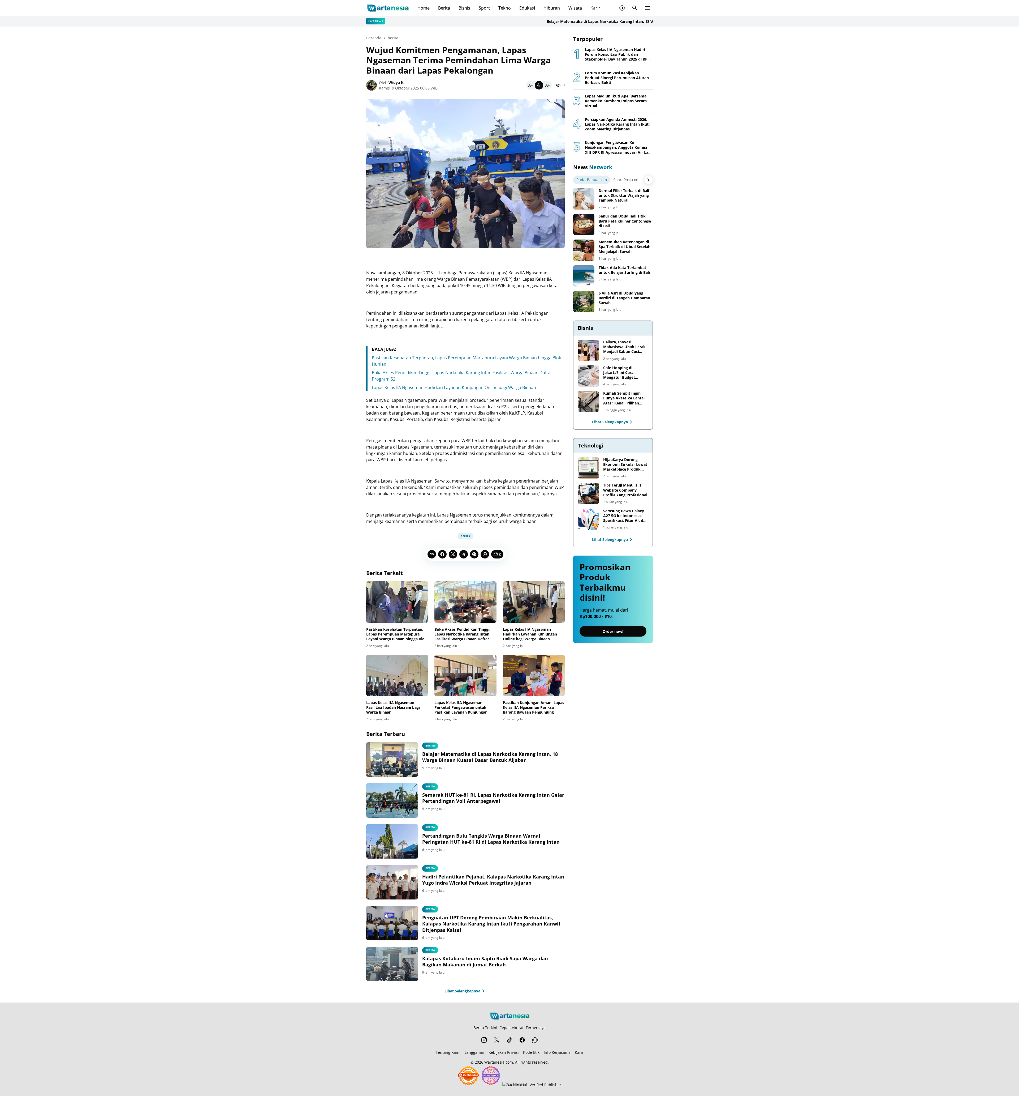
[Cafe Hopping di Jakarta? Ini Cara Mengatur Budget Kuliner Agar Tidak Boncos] (588, 376)
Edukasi (527, 8)
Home (423, 8)
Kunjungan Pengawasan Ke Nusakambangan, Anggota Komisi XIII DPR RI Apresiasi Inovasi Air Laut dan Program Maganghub (618, 147)
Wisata (575, 8)
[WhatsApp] (485, 554)
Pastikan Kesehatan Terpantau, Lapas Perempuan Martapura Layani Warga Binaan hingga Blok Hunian (396, 634)
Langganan (474, 1052)
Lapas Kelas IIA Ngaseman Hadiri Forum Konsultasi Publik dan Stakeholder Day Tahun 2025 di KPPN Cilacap (619, 54)
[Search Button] (634, 8)
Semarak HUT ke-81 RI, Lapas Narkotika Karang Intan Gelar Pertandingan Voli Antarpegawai (493, 798)
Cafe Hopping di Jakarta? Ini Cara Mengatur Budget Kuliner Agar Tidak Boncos (620, 372)
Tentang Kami (448, 1052)
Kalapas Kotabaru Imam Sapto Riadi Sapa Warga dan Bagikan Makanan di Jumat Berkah (485, 962)
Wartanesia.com (498, 1062)
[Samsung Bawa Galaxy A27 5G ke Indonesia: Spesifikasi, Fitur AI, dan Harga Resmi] (588, 519)
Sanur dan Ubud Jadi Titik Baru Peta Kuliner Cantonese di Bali (625, 221)
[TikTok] (509, 1040)
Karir (595, 8)
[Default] (539, 85)
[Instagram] (484, 1040)
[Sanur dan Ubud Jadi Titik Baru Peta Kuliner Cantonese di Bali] (583, 224)
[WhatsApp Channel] (535, 1040)
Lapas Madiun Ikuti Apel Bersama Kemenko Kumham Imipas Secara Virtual (616, 101)
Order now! (613, 631)
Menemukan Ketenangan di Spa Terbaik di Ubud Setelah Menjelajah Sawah (624, 247)
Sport (484, 8)
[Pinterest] (474, 554)
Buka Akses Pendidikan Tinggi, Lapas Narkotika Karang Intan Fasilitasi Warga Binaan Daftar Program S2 (462, 634)
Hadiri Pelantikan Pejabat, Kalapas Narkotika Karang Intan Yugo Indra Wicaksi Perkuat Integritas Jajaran (493, 880)
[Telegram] (463, 554)
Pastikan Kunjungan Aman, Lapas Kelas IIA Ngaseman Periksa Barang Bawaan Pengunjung (533, 707)
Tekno (504, 8)
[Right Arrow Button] (648, 180)
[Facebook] (442, 554)
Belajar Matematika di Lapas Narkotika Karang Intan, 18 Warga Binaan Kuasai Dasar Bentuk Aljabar (593, 21)
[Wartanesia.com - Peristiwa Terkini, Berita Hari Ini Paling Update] (387, 8)
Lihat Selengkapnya (462, 990)
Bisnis (464, 8)
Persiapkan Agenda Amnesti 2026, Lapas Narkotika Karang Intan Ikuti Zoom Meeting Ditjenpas (617, 124)
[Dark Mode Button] (622, 8)
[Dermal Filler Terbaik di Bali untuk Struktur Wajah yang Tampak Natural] (583, 199)
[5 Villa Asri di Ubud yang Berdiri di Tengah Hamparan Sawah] (583, 301)
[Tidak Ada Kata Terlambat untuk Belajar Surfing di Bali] (583, 276)
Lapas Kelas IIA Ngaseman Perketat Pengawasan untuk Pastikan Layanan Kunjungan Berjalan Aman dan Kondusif (460, 707)
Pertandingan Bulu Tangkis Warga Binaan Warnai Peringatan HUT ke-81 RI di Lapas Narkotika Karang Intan (491, 839)
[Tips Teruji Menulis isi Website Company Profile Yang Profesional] (588, 493)
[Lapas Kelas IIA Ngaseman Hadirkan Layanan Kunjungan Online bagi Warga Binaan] (534, 602)
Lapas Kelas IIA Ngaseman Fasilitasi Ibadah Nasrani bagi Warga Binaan (393, 707)
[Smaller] (530, 85)
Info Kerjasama (557, 1052)
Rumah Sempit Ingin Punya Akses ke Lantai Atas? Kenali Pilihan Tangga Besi (624, 398)
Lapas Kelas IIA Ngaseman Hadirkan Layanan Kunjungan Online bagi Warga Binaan (454, 387)
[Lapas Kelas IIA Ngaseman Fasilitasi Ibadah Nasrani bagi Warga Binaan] (397, 675)
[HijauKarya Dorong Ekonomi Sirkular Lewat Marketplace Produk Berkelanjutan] (588, 468)
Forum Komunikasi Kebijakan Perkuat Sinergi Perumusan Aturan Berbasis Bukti (617, 78)
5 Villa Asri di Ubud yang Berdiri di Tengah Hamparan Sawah (624, 298)
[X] (453, 554)
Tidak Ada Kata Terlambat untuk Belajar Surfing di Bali (624, 270)
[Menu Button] (647, 8)
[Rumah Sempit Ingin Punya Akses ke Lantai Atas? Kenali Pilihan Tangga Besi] (588, 401)
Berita (444, 8)
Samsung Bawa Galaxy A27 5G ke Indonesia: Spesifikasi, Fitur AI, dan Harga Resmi (625, 516)
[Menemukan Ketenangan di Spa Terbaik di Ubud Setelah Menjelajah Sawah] (583, 250)
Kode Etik (531, 1052)
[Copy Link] (432, 554)
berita (465, 536)
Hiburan (551, 8)
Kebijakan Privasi (504, 1052)
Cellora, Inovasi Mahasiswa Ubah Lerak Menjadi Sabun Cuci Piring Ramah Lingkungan (624, 347)
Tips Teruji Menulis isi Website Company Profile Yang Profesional (625, 490)
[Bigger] (547, 85)
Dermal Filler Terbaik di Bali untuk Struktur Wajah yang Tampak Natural (624, 195)
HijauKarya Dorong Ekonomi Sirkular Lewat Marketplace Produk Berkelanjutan (625, 464)
